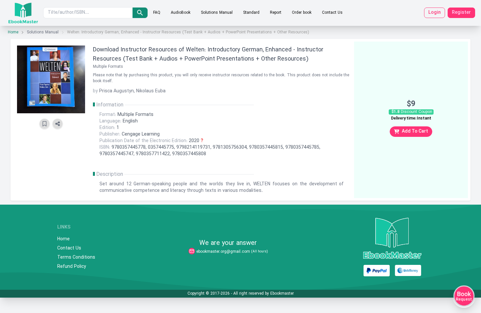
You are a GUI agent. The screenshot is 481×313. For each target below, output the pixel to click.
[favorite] (44, 124)
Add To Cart (415, 131)
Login (434, 12)
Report (275, 13)
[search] (140, 13)
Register (461, 12)
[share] (57, 124)
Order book (302, 13)
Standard (251, 13)
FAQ (156, 13)
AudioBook (180, 13)
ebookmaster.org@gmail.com (223, 251)
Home (13, 32)
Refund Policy (71, 267)
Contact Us (332, 13)
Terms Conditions (76, 257)
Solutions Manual (217, 13)
